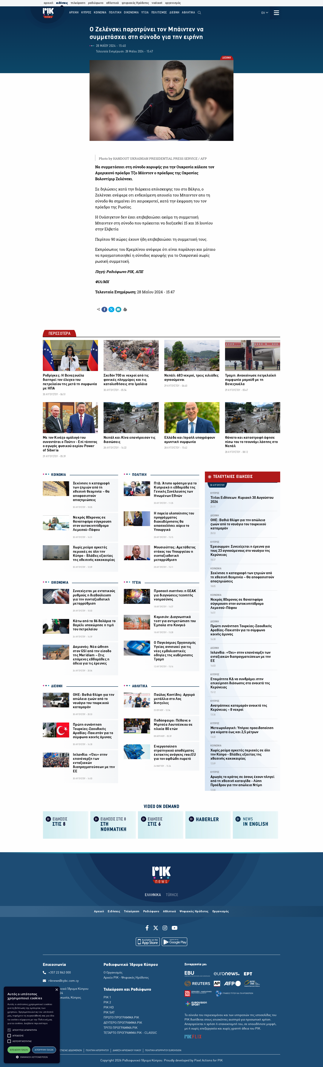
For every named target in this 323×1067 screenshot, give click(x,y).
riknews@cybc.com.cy (63, 980)
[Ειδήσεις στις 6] (160, 825)
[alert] (32, 1025)
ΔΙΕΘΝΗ (226, 58)
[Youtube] (174, 928)
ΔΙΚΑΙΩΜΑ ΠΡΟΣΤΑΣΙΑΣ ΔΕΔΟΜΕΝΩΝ (63, 1050)
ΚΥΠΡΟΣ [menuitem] (86, 12)
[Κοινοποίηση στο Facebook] (104, 309)
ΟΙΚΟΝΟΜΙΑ (59, 583)
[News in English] (255, 825)
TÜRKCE (172, 895)
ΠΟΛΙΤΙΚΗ (139, 475)
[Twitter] (156, 928)
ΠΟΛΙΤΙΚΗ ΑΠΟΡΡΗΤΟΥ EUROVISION (163, 1050)
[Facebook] (148, 928)
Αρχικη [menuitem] (74, 12)
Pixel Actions (203, 1060)
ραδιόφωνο (95, 3)
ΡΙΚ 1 (107, 997)
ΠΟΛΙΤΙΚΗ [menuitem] (115, 12)
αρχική (48, 3)
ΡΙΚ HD (109, 1007)
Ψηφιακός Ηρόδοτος (194, 911)
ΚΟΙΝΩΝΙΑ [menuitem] (100, 12)
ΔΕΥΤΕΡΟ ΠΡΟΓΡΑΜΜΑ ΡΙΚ (123, 1022)
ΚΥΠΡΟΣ (214, 493)
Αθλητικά (169, 911)
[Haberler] (208, 825)
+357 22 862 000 (59, 972)
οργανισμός (173, 3)
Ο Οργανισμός (113, 972)
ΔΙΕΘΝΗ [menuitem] (174, 12)
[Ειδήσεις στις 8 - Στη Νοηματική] (113, 825)
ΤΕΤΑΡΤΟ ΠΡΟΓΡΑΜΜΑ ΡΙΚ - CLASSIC (130, 1033)
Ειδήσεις (114, 911)
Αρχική (99, 911)
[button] (9, 1030)
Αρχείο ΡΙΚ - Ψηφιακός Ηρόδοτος (126, 977)
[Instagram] (165, 928)
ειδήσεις (62, 3)
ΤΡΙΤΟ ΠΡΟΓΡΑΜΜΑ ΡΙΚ (120, 1028)
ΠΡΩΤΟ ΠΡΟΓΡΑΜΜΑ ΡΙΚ (121, 1017)
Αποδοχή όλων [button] (19, 1049)
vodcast (157, 3)
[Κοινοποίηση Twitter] (111, 309)
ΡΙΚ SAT (109, 1012)
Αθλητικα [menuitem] (188, 12)
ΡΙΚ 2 (107, 1002)
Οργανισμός (220, 911)
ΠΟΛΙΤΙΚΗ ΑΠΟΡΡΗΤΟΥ (97, 1050)
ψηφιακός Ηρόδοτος (135, 3)
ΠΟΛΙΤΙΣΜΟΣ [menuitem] (159, 12)
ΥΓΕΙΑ (136, 583)
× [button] (56, 989)
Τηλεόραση (131, 911)
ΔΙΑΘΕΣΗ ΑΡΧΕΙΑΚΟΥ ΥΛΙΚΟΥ (127, 1050)
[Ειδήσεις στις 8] (65, 825)
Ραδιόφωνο (151, 911)
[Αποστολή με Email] (118, 309)
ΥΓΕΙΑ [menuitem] (145, 12)
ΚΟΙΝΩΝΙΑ (58, 475)
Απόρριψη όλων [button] (44, 1049)
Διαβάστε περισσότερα (35, 1023)
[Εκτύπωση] (124, 309)
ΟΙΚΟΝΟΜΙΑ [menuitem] (131, 12)
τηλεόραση (78, 3)
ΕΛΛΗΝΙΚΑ (153, 895)
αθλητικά (112, 3)
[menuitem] (199, 13)
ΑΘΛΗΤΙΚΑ (139, 686)
